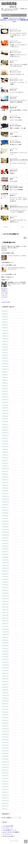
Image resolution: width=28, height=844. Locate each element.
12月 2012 (4, 761)
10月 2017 (4, 601)
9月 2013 (4, 737)
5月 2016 (4, 648)
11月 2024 (4, 366)
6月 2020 (4, 513)
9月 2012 (4, 770)
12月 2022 (4, 430)
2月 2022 (4, 457)
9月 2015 (4, 670)
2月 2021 (4, 490)
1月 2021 (4, 493)
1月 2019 (4, 560)
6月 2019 (4, 546)
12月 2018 (4, 562)
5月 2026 (4, 319)
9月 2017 (4, 604)
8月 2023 (4, 407)
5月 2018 (4, 582)
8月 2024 (4, 374)
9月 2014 (4, 703)
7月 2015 (4, 676)
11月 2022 (4, 432)
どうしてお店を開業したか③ (8, 265)
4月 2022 (4, 452)
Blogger (16, 840)
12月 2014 (4, 695)
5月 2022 (4, 449)
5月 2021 (4, 482)
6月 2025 (4, 349)
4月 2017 (4, 618)
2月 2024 (4, 391)
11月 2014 (4, 698)
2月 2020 (4, 524)
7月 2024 (4, 377)
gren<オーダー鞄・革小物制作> (11, 832)
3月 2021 (4, 488)
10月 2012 (4, 767)
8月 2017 (4, 607)
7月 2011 (4, 808)
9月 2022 (4, 438)
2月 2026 (4, 327)
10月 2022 (4, 435)
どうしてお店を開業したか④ (8, 274)
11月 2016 (4, 631)
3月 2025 (4, 355)
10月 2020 (4, 501)
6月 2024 (4, 380)
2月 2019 (4, 557)
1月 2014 (4, 725)
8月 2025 (4, 344)
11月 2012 (4, 764)
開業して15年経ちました (7, 277)
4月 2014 (4, 717)
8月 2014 (4, 706)
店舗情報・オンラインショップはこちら (14, 18)
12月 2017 (4, 595)
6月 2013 (4, 745)
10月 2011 (4, 800)
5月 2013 (4, 748)
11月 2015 (4, 665)
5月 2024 (4, 383)
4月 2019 (4, 551)
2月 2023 (4, 424)
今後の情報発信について (7, 262)
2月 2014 (4, 723)
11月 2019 (4, 532)
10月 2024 (4, 369)
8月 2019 (4, 540)
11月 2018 (4, 565)
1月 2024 (4, 394)
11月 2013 (4, 731)
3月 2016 (4, 654)
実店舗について (5, 279)
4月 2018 (4, 584)
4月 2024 (4, 385)
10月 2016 (4, 634)
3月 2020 (4, 521)
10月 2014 (4, 701)
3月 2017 (4, 620)
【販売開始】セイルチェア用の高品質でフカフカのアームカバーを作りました (17, 284)
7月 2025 (4, 347)
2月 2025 (4, 358)
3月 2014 (4, 720)
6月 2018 (4, 579)
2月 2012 (4, 789)
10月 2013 (4, 734)
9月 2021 (4, 471)
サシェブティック (7, 828)
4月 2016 (4, 651)
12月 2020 (4, 496)
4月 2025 (4, 352)
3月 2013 (4, 753)
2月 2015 (4, 689)
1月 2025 (4, 360)
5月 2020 (4, 515)
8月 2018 (4, 573)
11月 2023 (4, 399)
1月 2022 (4, 460)
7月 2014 (4, 709)
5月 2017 (4, 615)
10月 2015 (4, 667)
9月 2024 (4, 371)
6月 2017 (4, 612)
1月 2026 (4, 330)
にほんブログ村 (5, 302)
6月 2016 (4, 645)
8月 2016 (4, 640)
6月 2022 (4, 446)
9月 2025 (4, 341)
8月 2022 (4, 441)
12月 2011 (4, 795)
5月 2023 (4, 416)
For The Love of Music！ (9, 836)
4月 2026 (4, 322)
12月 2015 (4, 662)
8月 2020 (4, 507)
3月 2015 (4, 687)
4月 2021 (4, 485)
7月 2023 (4, 410)
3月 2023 (4, 421)
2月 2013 (4, 756)
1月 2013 (4, 759)
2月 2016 (4, 656)
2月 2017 (4, 623)
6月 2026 (4, 316)
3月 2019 (4, 554)
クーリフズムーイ (7, 834)
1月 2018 (4, 593)
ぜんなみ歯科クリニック (9, 830)
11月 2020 (4, 499)
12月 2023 (4, 396)
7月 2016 (4, 642)
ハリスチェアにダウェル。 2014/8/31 (17, 255)
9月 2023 (4, 405)
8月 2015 (4, 673)
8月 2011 (4, 806)
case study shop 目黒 (8, 826)
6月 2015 (4, 678)
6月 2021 (4, 479)
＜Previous (5, 226)
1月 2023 (4, 427)
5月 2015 (4, 681)
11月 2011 (4, 797)
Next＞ (22, 226)
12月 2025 (4, 333)
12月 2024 (4, 363)
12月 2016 (4, 629)
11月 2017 (4, 598)
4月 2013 (4, 750)
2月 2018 (4, 590)
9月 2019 (4, 537)
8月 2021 (4, 474)
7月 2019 (4, 543)
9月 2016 (4, 637)
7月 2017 (4, 609)
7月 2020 (4, 510)
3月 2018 (4, 587)
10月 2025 (4, 338)
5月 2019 (4, 548)
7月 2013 (4, 742)
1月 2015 (4, 692)
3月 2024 (4, 388)
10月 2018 (4, 568)
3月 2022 (4, 454)
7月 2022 (4, 443)
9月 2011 (4, 803)
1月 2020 (4, 526)
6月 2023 (4, 413)
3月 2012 (4, 786)
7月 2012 (4, 775)
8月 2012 (4, 772)
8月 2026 (4, 311)
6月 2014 (4, 712)
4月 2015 (4, 684)
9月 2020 (4, 504)
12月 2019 (4, 529)
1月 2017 (4, 626)
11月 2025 (4, 336)
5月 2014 (4, 714)
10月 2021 (4, 468)
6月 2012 (4, 778)
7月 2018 (4, 576)
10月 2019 (4, 535)
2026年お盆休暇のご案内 (7, 253)
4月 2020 (4, 518)
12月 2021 (4, 463)
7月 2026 (4, 313)
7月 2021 (4, 477)
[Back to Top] (26, 841)
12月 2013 (4, 728)
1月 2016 (4, 659)
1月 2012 (4, 792)
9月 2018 (4, 571)
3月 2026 (4, 324)
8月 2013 (4, 739)
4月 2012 (4, 784)
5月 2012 (4, 781)
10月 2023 (4, 402)
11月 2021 (4, 466)
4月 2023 (4, 418)
